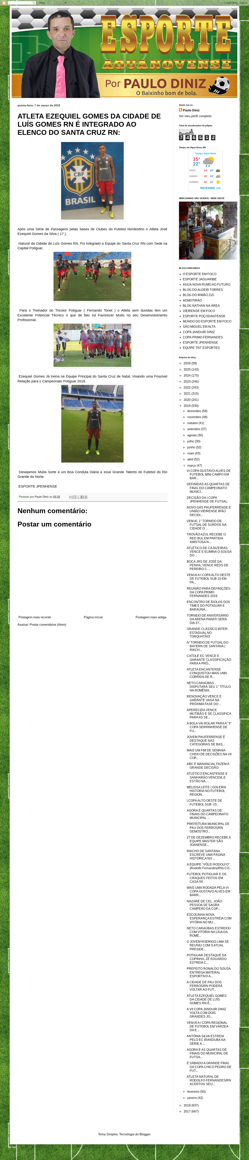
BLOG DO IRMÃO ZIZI (198, 295)
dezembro (194, 411)
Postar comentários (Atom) (48, 624)
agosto (192, 435)
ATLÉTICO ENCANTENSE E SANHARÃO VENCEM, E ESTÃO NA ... (207, 777)
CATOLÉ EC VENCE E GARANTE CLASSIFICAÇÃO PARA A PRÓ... (209, 659)
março (192, 465)
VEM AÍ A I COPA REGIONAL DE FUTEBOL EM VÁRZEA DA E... (207, 1026)
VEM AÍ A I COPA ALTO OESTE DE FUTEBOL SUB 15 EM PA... (209, 578)
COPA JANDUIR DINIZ (199, 332)
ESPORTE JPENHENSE (200, 342)
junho (191, 447)
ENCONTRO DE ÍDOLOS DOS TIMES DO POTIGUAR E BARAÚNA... (208, 605)
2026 (187, 363)
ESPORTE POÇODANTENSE (204, 316)
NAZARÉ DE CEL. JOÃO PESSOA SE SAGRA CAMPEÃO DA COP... (204, 905)
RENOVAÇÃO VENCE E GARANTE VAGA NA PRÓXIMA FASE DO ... (204, 700)
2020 (187, 399)
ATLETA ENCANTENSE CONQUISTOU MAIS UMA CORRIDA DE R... (207, 673)
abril (190, 459)
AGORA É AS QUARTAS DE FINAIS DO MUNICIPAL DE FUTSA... (207, 1053)
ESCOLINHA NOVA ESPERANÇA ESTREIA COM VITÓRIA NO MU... (209, 918)
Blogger (144, 1134)
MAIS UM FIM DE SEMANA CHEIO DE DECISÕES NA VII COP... (209, 754)
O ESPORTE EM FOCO (199, 274)
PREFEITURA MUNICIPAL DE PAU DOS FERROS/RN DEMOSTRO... (208, 827)
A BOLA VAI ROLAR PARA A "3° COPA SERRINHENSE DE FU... (209, 727)
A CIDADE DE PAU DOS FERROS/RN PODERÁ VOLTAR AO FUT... (205, 986)
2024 (187, 375)
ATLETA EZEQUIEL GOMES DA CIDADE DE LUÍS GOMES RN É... (207, 999)
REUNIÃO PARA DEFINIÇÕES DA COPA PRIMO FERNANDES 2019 (208, 592)
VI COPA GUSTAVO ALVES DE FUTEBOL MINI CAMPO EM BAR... (209, 474)
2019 (187, 405)
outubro (193, 423)
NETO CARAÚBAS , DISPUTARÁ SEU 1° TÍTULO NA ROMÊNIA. (209, 686)
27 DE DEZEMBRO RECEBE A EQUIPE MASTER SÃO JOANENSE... (209, 841)
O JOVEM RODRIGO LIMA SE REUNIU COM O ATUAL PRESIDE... (208, 945)
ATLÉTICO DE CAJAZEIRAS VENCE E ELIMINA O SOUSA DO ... (209, 551)
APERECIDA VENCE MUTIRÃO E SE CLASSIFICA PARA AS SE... (209, 713)
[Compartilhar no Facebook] (82, 497)
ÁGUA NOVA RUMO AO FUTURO (206, 284)
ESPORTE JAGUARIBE (200, 279)
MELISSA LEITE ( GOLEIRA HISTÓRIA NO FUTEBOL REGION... (206, 791)
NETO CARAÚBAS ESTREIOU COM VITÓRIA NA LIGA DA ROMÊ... (209, 932)
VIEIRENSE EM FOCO (199, 311)
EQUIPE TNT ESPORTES (201, 347)
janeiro (192, 1097)
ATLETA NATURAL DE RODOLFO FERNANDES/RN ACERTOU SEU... (209, 1080)
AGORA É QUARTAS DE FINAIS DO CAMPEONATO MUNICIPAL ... (207, 814)
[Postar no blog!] (75, 497)
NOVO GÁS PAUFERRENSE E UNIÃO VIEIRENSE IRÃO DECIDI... (209, 511)
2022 (187, 387)
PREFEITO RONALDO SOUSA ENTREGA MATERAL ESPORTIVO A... (209, 972)
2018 (187, 1105)
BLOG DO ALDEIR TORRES (203, 289)
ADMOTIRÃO (192, 300)
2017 (187, 1111)
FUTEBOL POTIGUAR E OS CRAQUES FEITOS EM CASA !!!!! (206, 877)
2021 (187, 393)
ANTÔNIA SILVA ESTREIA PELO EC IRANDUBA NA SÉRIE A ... (206, 1039)
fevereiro (193, 1091)
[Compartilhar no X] (78, 497)
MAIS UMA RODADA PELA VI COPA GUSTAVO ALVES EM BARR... (208, 891)
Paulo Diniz (191, 110)
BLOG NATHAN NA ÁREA (201, 305)
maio (191, 453)
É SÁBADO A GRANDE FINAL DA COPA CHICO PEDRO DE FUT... (209, 1066)
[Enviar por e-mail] (71, 497)
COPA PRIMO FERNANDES (203, 337)
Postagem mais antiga (151, 617)
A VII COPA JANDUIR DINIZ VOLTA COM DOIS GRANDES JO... (206, 1013)
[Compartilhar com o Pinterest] (86, 497)
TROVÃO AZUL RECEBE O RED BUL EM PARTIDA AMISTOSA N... (206, 538)
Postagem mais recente (34, 617)
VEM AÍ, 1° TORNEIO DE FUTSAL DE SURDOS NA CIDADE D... (206, 524)
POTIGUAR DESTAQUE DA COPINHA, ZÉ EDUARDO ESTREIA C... (206, 959)
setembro (194, 429)
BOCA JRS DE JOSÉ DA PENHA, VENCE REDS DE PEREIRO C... (207, 565)
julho (191, 441)
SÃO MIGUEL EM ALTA (199, 326)
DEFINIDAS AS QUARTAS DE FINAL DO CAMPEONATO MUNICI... (208, 488)
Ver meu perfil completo (195, 116)
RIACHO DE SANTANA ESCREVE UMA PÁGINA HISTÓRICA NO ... (206, 854)
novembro (194, 417)
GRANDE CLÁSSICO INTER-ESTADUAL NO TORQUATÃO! (207, 632)
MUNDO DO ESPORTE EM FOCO (207, 321)
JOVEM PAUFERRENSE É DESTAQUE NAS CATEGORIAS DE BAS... (206, 740)
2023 (187, 381)
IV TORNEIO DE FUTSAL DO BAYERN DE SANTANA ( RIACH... (207, 646)
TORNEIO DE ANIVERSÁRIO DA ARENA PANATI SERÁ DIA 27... (207, 619)
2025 (187, 369)
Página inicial (93, 617)
